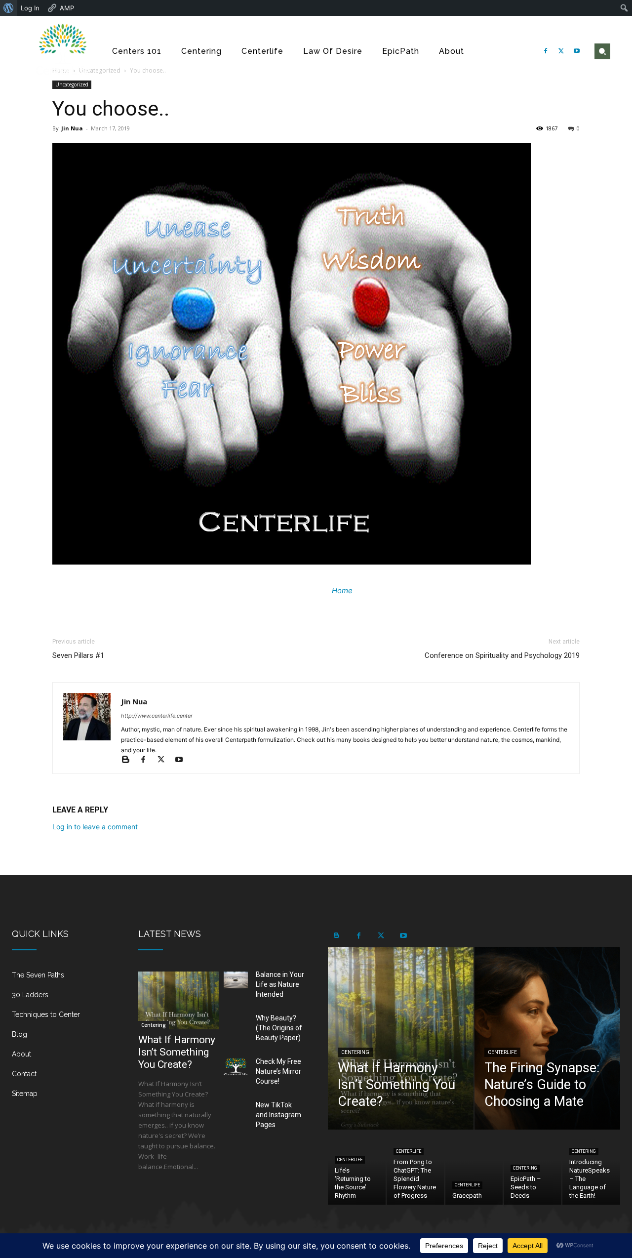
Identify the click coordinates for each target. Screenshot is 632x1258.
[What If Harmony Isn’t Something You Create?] (178, 1000)
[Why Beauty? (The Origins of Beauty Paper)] (236, 1023)
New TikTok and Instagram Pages (278, 1115)
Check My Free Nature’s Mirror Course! (278, 1071)
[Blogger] (130, 760)
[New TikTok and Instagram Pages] (236, 1110)
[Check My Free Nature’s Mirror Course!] (236, 1066)
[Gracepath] (474, 1168)
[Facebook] (545, 51)
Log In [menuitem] (30, 8)
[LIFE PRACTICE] (63, 51)
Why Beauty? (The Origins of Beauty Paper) (279, 1028)
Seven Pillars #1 (78, 655)
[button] (602, 51)
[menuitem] (8, 8)
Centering (153, 1024)
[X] (561, 51)
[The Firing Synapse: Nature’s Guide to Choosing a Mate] (547, 1038)
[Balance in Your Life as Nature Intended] (236, 980)
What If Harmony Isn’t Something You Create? (176, 1052)
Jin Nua (72, 128)
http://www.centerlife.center (157, 715)
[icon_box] (63, 979)
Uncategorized (71, 84)
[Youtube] (576, 51)
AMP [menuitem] (67, 8)
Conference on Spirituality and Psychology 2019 (502, 655)
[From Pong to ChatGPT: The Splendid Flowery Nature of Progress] (415, 1168)
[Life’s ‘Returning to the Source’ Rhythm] (357, 1168)
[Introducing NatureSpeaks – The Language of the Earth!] (591, 1168)
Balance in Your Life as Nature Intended (280, 984)
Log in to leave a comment (95, 826)
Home (342, 590)
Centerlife (502, 1052)
